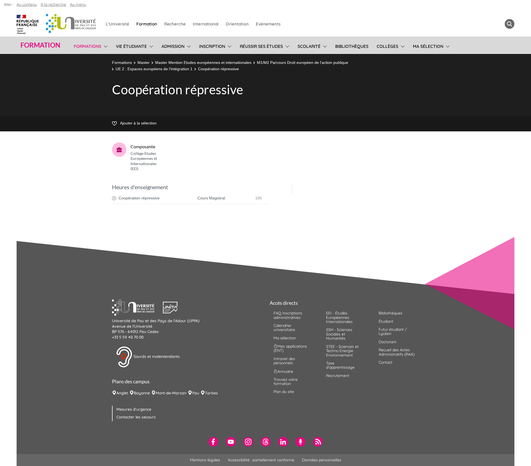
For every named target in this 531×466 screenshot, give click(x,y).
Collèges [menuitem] (387, 46)
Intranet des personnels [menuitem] (284, 360)
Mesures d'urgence (133, 409)
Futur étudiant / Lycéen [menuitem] (393, 331)
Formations (122, 62)
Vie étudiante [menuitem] (131, 46)
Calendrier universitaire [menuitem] (284, 327)
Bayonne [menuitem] (142, 392)
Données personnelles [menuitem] (321, 459)
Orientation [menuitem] (237, 24)
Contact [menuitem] (385, 362)
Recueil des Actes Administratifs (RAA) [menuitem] (397, 351)
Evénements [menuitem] (268, 24)
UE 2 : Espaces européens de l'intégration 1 (154, 69)
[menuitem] (213, 442)
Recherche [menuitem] (175, 24)
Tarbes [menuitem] (211, 392)
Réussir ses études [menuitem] (261, 46)
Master (143, 62)
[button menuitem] (509, 24)
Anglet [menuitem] (122, 392)
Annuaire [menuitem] (285, 371)
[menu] (104, 45)
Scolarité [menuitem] (309, 46)
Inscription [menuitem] (212, 46)
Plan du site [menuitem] (284, 391)
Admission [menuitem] (173, 46)
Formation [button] (40, 45)
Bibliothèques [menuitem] (351, 46)
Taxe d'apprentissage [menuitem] (340, 365)
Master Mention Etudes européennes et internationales (203, 62)
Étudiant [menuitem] (386, 321)
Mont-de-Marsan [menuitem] (171, 392)
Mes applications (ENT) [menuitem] (290, 348)
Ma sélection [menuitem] (428, 46)
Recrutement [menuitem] (337, 375)
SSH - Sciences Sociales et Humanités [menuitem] (339, 334)
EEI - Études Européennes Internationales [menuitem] (339, 317)
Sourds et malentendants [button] (156, 356)
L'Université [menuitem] (117, 24)
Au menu (78, 4)
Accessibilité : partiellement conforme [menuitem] (261, 459)
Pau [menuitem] (195, 392)
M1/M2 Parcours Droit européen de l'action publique (302, 62)
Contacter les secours (136, 417)
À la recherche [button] (53, 4)
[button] (137, 307)
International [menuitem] (205, 24)
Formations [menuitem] (87, 46)
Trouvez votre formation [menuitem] (286, 381)
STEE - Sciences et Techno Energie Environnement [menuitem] (342, 351)
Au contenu (27, 4)
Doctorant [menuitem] (387, 341)
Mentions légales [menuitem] (205, 459)
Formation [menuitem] (146, 24)
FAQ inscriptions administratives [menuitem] (288, 315)
